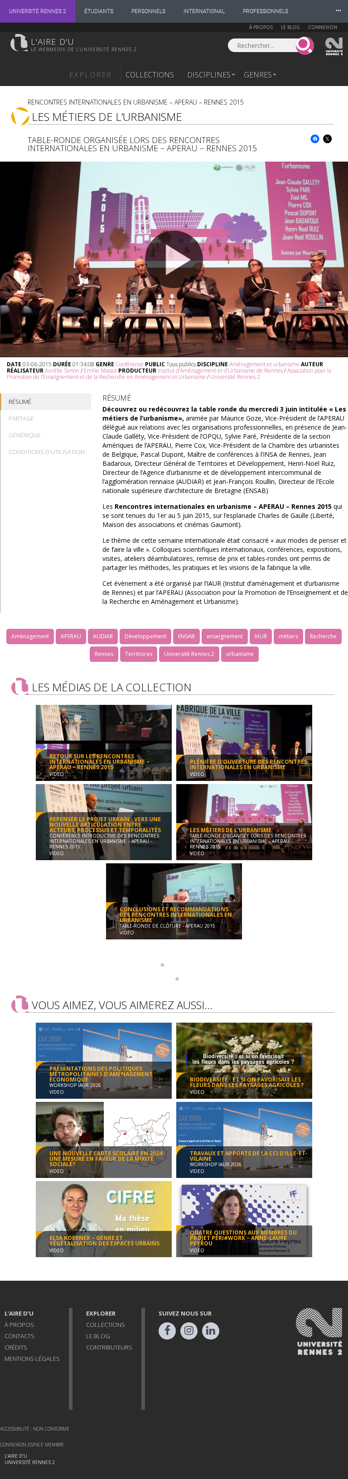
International (204, 11)
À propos (261, 27)
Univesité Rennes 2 (334, 47)
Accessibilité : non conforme (34, 1429)
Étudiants (98, 11)
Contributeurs (109, 1347)
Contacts (19, 1336)
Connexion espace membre (32, 1444)
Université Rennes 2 (37, 11)
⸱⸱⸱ (338, 11)
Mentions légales (32, 1359)
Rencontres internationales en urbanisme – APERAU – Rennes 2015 (136, 102)
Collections (150, 75)
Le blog (290, 27)
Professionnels (265, 11)
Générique (25, 435)
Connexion (322, 27)
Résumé (20, 401)
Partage (21, 418)
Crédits (16, 1347)
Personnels (148, 11)
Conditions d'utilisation (47, 452)
